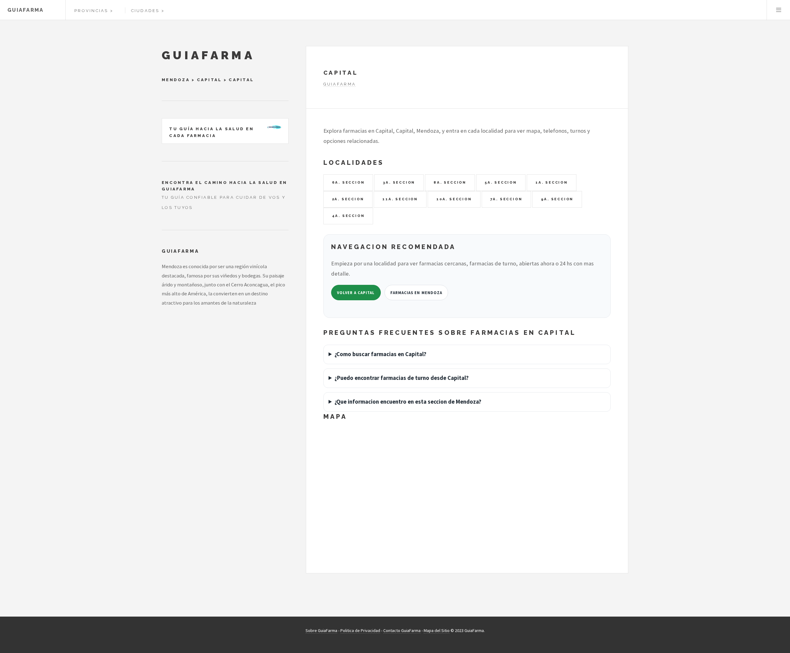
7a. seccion (506, 199)
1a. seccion (551, 182)
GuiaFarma (25, 10)
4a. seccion (348, 216)
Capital (209, 79)
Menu (778, 10)
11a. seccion (400, 199)
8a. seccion (450, 182)
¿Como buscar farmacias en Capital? (380, 354)
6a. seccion (348, 182)
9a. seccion (557, 199)
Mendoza (176, 79)
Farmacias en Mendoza (416, 292)
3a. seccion (399, 182)
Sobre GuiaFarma (321, 630)
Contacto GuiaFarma (402, 630)
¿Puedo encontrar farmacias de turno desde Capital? (402, 377)
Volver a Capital (356, 292)
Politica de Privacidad (360, 630)
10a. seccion (454, 199)
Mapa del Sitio (437, 630)
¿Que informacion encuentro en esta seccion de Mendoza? (408, 401)
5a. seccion (501, 182)
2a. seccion (348, 199)
